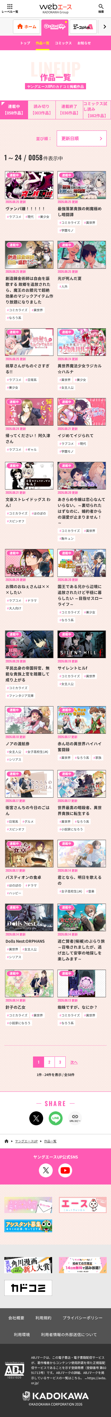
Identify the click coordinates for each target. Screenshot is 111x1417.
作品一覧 (42, 42)
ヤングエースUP (26, 1141)
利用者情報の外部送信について (69, 1334)
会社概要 (16, 1318)
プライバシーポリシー (83, 1318)
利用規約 (43, 1318)
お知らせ (84, 42)
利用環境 (22, 1334)
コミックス (63, 42)
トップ (25, 42)
